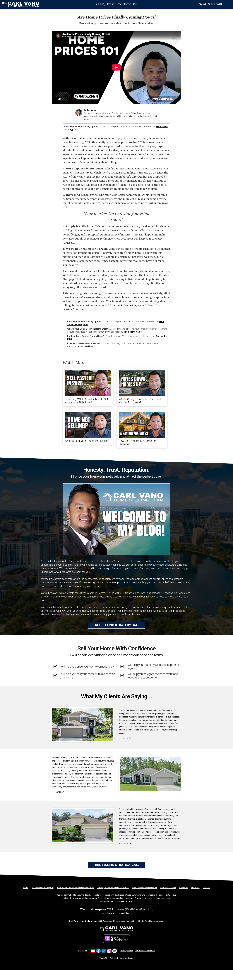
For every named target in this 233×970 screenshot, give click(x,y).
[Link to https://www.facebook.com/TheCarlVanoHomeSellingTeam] (98, 951)
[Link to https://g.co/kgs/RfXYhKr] (114, 951)
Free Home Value (133, 332)
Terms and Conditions (145, 950)
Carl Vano (91, 110)
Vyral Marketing (126, 958)
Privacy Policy (127, 950)
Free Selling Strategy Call (116, 625)
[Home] (19, 4)
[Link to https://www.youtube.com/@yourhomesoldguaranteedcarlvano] (93, 951)
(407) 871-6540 (212, 4)
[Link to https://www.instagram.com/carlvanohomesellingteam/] (109, 951)
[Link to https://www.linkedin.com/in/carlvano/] (103, 951)
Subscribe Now (85, 346)
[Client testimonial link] (82, 724)
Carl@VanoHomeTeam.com (151, 921)
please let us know (124, 901)
